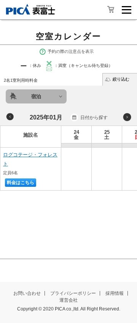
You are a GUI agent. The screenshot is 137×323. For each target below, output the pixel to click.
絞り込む (121, 79)
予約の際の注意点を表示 (71, 51)
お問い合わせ (27, 293)
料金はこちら (20, 182)
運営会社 (68, 300)
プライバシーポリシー (73, 293)
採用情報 (114, 293)
